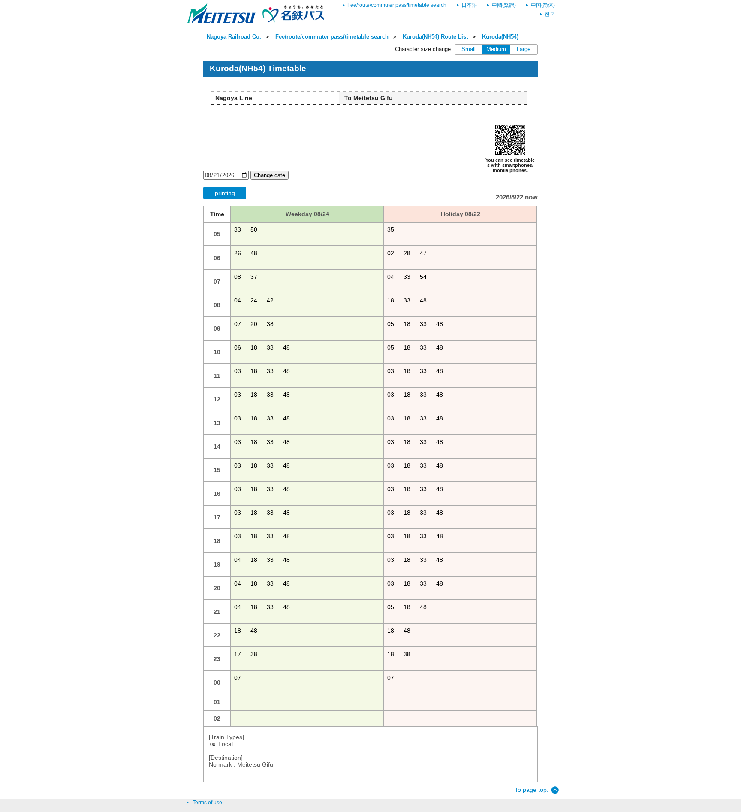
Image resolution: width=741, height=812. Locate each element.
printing (225, 193)
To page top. (531, 789)
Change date (269, 175)
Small (468, 49)
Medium (496, 49)
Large (523, 49)
